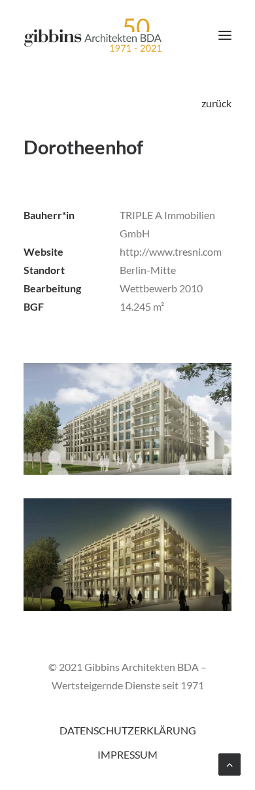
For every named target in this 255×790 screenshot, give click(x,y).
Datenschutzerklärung (128, 730)
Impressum (127, 754)
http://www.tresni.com (171, 251)
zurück (216, 103)
